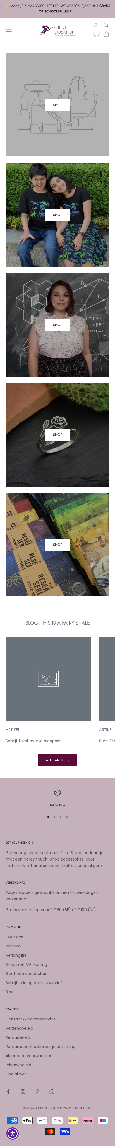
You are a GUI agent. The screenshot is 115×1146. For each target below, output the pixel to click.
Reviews (13, 946)
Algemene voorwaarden (29, 1056)
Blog (10, 992)
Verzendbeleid (19, 1028)
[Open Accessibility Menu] (12, 1133)
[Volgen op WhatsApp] (52, 1091)
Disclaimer (16, 1074)
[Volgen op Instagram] (23, 1091)
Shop (57, 214)
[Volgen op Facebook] (8, 1091)
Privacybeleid (18, 1065)
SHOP (57, 104)
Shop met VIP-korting (26, 964)
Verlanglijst (16, 955)
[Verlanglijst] (96, 34)
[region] (57, 798)
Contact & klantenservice (31, 1019)
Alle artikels (57, 760)
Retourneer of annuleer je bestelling (40, 1046)
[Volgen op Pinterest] (37, 1091)
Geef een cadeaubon (27, 973)
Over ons (14, 937)
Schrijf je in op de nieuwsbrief (34, 982)
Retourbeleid (18, 1037)
